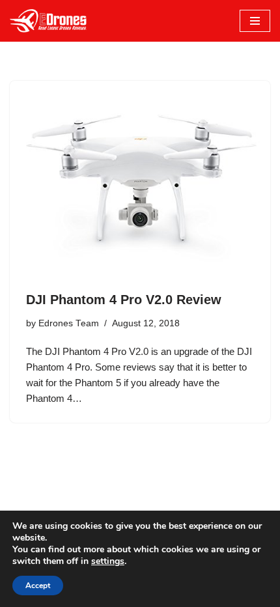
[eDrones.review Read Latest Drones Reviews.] (49, 21)
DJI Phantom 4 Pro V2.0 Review (123, 299)
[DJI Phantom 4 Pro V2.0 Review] (140, 178)
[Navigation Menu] (255, 21)
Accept (37, 585)
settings (107, 561)
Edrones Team (68, 323)
